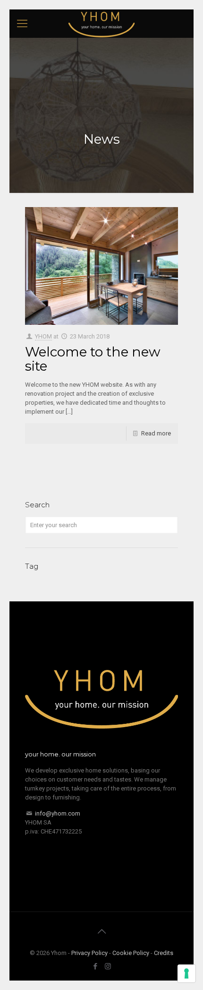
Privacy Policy (89, 952)
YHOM (43, 336)
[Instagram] (108, 966)
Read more (156, 433)
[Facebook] (95, 966)
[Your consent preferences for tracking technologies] (186, 973)
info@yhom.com (57, 813)
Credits (163, 952)
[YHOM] (101, 23)
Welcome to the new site (93, 359)
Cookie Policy (130, 952)
